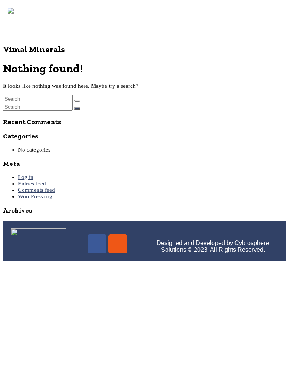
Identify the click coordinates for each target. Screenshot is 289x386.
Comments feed (36, 190)
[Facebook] (97, 243)
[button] (174, 20)
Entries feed (32, 184)
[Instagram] (117, 243)
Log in (25, 177)
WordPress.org (35, 196)
